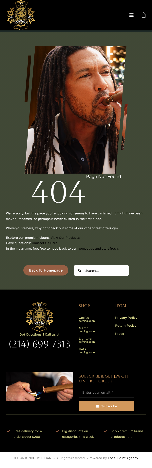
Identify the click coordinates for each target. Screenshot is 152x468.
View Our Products (65, 238)
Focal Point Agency (123, 458)
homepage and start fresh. (98, 248)
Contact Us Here (44, 243)
